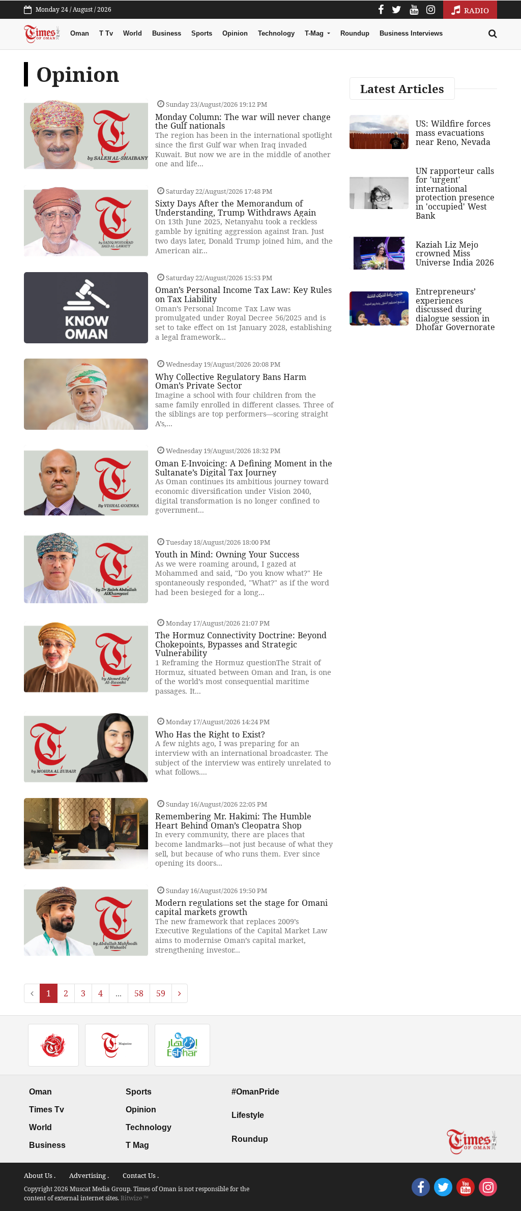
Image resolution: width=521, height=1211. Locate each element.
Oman (79, 33)
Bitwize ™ (135, 1198)
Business (166, 33)
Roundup (354, 33)
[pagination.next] (179, 993)
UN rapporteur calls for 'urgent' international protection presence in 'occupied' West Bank (455, 193)
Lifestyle (247, 1115)
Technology (276, 33)
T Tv (106, 33)
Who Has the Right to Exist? (210, 734)
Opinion (235, 33)
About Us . (39, 1175)
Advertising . (89, 1175)
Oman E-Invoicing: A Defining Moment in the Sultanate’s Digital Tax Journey (243, 468)
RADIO (475, 10)
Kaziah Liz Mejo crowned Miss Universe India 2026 (455, 253)
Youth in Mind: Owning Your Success (227, 554)
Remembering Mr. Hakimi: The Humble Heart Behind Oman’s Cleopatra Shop (233, 821)
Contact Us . (141, 1175)
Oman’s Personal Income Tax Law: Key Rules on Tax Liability (243, 294)
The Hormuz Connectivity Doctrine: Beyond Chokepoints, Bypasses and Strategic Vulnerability (241, 644)
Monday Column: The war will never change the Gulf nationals (243, 121)
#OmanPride (255, 1091)
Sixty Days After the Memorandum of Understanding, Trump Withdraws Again (235, 208)
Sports (201, 33)
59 (160, 993)
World (132, 33)
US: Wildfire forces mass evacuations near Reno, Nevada (453, 132)
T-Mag (315, 33)
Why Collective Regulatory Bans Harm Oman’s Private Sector (230, 381)
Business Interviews (411, 33)
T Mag (137, 1145)
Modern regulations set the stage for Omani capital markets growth (241, 907)
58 (138, 993)
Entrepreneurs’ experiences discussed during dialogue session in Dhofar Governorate (455, 309)
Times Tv (46, 1109)
